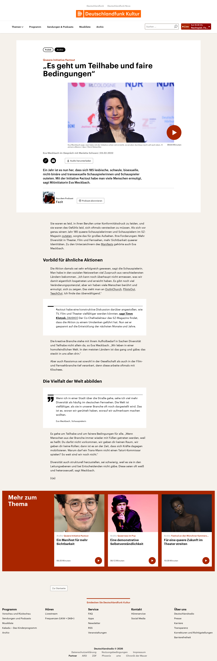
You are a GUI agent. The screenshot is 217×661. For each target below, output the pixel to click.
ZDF (94, 655)
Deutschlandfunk (95, 6)
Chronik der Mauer (136, 655)
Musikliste (84, 27)
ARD (84, 655)
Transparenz (181, 627)
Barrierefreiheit (182, 637)
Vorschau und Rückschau (16, 613)
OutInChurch (113, 289)
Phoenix (106, 655)
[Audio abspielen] (174, 132)
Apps (91, 618)
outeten (67, 235)
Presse (177, 618)
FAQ (90, 613)
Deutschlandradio (184, 613)
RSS (90, 627)
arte (118, 655)
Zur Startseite (59, 588)
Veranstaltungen (97, 632)
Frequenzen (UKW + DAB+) (59, 618)
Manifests (107, 244)
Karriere (178, 623)
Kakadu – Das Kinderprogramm (19, 627)
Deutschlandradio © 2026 (108, 648)
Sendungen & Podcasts (60, 27)
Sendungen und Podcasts (16, 618)
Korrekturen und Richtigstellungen (193, 632)
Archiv (100, 27)
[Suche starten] (175, 26)
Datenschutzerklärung (83, 652)
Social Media (138, 618)
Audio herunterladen (80, 160)
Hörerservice (138, 613)
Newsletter (94, 623)
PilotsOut (129, 289)
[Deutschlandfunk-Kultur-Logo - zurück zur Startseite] (108, 13)
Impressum (139, 652)
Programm (35, 27)
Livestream (51, 613)
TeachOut (56, 293)
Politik (48, 49)
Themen (16, 27)
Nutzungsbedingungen (115, 652)
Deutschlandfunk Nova (118, 6)
